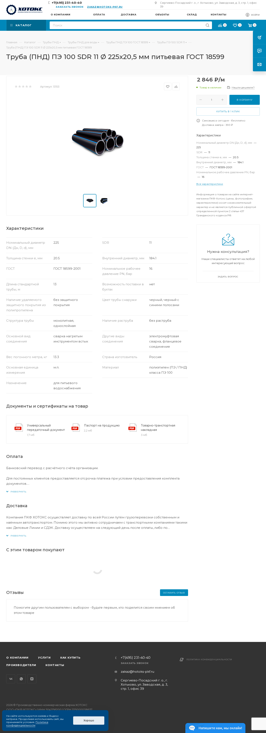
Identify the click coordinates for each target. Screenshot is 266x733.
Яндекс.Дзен (31, 678)
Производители (21, 665)
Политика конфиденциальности (209, 659)
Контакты (55, 665)
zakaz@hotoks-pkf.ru (105, 6)
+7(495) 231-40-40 (67, 3)
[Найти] (207, 25)
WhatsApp (21, 678)
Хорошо (89, 720)
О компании (17, 657)
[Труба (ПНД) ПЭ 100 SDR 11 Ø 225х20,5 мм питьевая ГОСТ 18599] (97, 142)
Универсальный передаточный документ (46, 428)
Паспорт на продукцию (102, 425)
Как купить (70, 657)
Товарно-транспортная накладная (158, 428)
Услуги (44, 657)
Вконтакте (10, 678)
